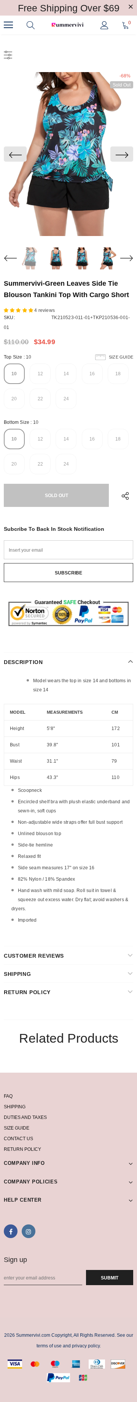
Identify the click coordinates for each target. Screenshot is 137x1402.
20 (14, 398)
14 (66, 373)
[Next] (121, 154)
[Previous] (15, 154)
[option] (68, 154)
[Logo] (67, 25)
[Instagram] (28, 1231)
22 (40, 398)
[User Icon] (104, 25)
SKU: (9, 317)
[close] (130, 7)
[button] (19, 310)
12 (40, 373)
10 (14, 373)
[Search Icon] (31, 25)
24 (66, 398)
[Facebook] (11, 1231)
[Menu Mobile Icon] (8, 25)
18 (118, 373)
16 (92, 373)
